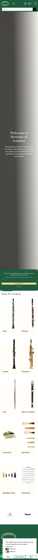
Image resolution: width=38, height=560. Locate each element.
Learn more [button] (9, 546)
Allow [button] (31, 557)
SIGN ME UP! (19, 283)
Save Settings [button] (19, 557)
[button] (7, 549)
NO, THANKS (19, 286)
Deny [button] (8, 557)
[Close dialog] (36, 270)
